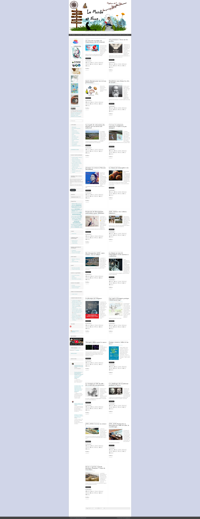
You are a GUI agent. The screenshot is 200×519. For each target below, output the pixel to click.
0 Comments (97, 43)
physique (73, 219)
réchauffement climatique (75, 224)
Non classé (74, 135)
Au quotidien (86, 34)
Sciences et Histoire (102, 166)
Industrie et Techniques (94, 38)
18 (104, 508)
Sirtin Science (74, 277)
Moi (127, 34)
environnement (76, 214)
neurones (73, 218)
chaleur (81, 209)
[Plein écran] (81, 344)
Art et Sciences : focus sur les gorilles (118, 40)
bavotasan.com (128, 517)
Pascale (79, 110)
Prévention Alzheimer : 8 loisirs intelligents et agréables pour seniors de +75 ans (77, 304)
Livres (124, 34)
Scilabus (73, 276)
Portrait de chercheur (95, 166)
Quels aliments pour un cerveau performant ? (95, 81)
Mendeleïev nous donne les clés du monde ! (119, 81)
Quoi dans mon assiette (76, 267)
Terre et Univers (74, 143)
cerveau (77, 209)
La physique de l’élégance (93, 298)
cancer (72, 209)
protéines (79, 219)
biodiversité (74, 207)
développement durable (75, 212)
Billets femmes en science (75, 106)
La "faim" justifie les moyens (76, 162)
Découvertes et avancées (113, 123)
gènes (78, 215)
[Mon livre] (76, 59)
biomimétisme (79, 207)
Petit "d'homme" (74, 138)
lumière (73, 217)
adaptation (73, 203)
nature (81, 217)
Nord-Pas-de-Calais (117, 34)
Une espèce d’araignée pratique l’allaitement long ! (119, 299)
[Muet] (80, 344)
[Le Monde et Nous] (100, 15)
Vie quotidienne (74, 144)
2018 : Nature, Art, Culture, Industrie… (118, 212)
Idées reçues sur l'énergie (76, 251)
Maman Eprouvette (75, 261)
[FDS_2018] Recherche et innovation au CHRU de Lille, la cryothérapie (119, 425)
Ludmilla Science (75, 243)
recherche (76, 221)
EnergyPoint (74, 250)
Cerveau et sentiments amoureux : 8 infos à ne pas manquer (118, 126)
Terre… (104, 34)
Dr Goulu (73, 285)
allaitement (78, 205)
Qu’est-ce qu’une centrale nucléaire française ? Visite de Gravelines (95, 468)
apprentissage (77, 206)
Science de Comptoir (75, 287)
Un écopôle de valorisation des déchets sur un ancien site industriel (95, 126)
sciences (76, 225)
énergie (77, 227)
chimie (73, 210)
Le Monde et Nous (88, 43)
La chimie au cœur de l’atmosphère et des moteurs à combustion (118, 254)
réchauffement (76, 222)
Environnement (109, 34)
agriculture (79, 203)
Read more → (88, 58)
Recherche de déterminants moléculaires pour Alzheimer (94, 212)
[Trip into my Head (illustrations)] (74, 104)
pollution (76, 219)
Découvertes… (80, 34)
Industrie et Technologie (76, 252)
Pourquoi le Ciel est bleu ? (76, 286)
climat (76, 210)
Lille (81, 216)
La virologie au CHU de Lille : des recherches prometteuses (94, 384)
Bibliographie (87, 297)
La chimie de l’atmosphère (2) (118, 168)
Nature (91, 34)
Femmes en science (88, 166)
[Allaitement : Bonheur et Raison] (74, 81)
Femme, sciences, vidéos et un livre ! (118, 343)
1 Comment (97, 170)
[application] (76, 341)
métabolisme (77, 217)
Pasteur (79, 218)
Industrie (96, 34)
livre (71, 217)
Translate (77, 350)
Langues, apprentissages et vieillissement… (78, 376)
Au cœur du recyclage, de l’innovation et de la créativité (95, 41)
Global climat (74, 233)
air (81, 203)
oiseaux (76, 218)
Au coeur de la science (75, 275)
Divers (73, 129)
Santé (100, 34)
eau (80, 212)
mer (75, 217)
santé (80, 224)
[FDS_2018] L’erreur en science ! (95, 424)
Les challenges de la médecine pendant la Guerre (118, 384)
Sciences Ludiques (75, 315)
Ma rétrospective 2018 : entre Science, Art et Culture (95, 253)
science (72, 225)
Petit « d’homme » (73, 34)
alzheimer (73, 206)
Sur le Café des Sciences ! (75, 331)
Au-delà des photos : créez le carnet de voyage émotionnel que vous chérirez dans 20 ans (77, 310)
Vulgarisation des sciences (94, 297)
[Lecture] (71, 344)
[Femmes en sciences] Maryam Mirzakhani (95, 168)
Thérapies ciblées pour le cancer (96, 342)
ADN (76, 203)
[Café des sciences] (75, 43)
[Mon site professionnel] (76, 66)
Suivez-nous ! (74, 353)
